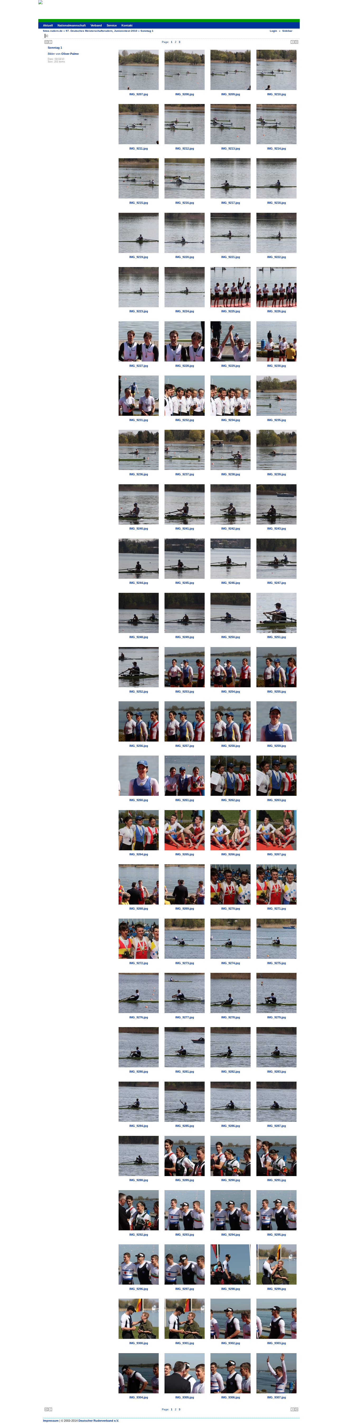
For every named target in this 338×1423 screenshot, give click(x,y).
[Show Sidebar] (46, 36)
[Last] (296, 42)
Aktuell (48, 25)
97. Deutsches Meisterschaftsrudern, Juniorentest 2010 (101, 30)
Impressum (51, 1420)
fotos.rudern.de (53, 30)
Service (112, 25)
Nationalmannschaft (72, 25)
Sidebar (287, 30)
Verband (96, 25)
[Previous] (50, 42)
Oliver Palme (70, 53)
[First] (46, 42)
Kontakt (127, 25)
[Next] (292, 42)
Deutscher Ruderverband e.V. (98, 1420)
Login (273, 30)
